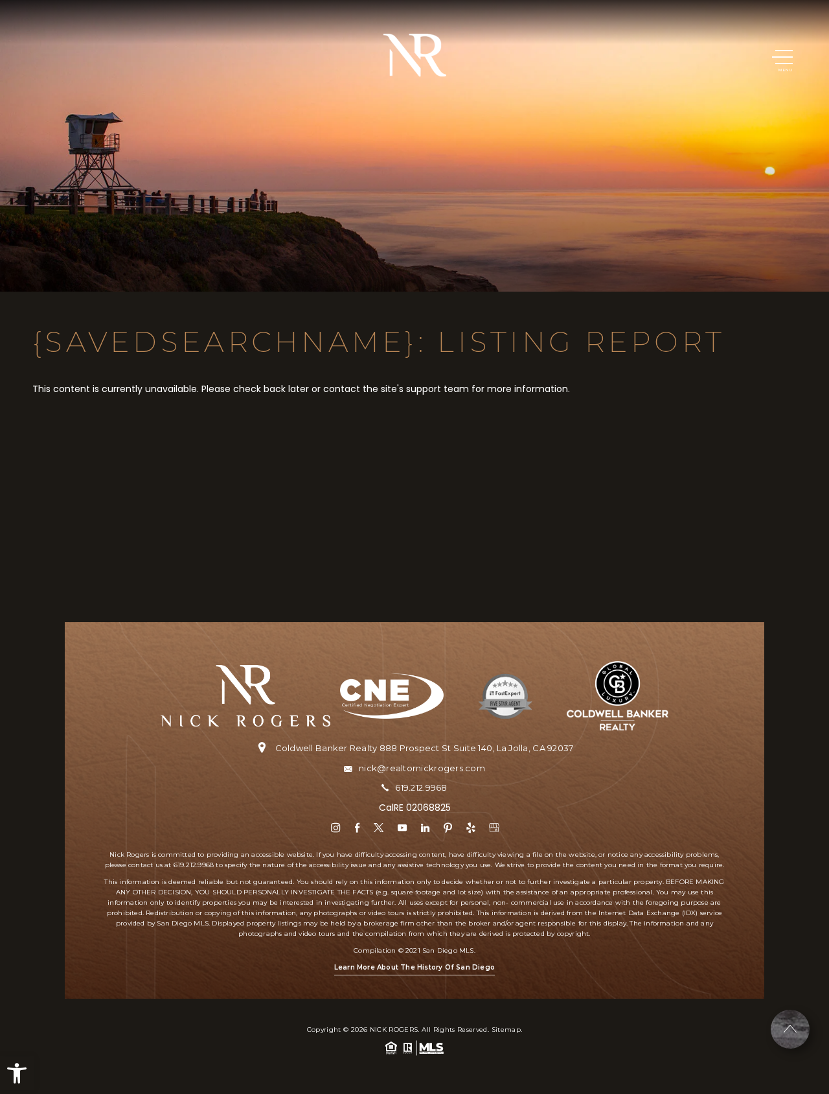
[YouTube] (402, 827)
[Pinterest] (448, 827)
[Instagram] (336, 827)
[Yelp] (470, 827)
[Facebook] (357, 827)
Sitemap (506, 1029)
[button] (17, 1073)
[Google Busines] (494, 827)
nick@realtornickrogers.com (422, 768)
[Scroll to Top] (790, 1029)
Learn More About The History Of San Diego (414, 967)
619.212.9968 (421, 788)
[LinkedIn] (425, 827)
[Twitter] (378, 827)
